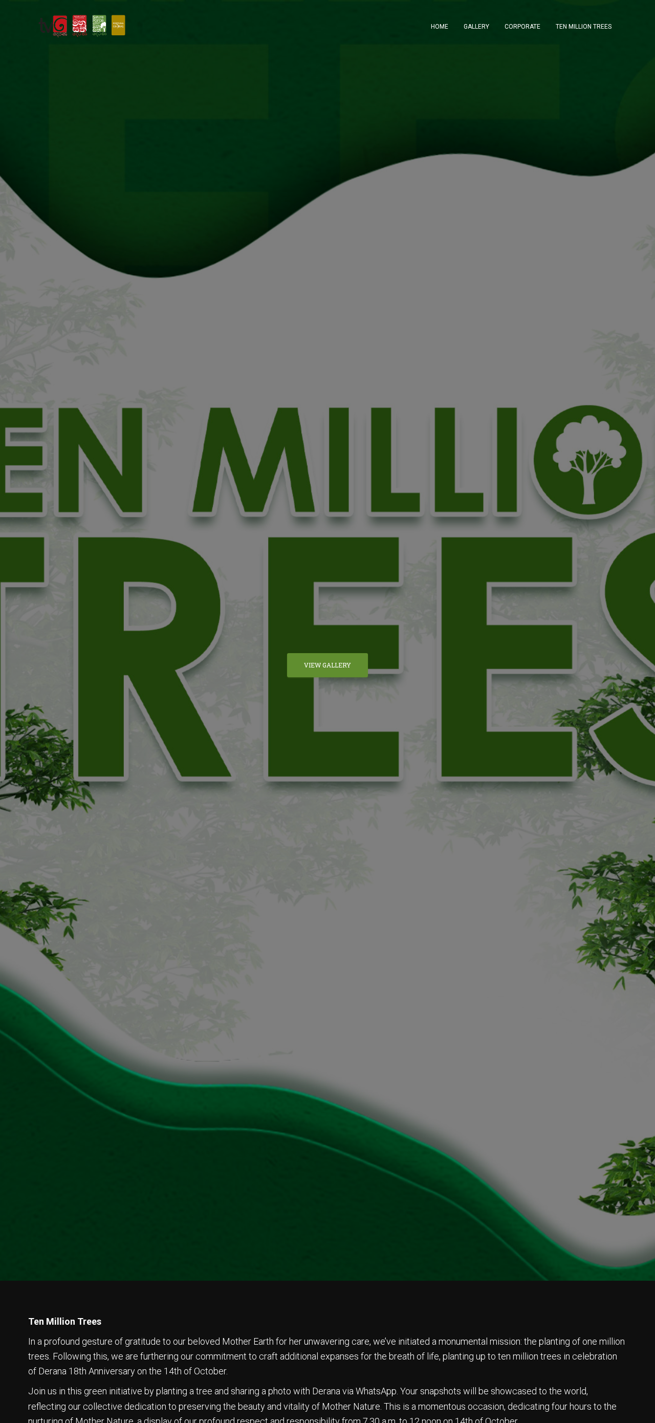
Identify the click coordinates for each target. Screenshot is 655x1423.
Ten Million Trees (584, 26)
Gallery (476, 26)
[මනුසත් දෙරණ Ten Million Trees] (82, 26)
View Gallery (327, 665)
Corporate (522, 26)
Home (439, 26)
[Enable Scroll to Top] (635, 1402)
